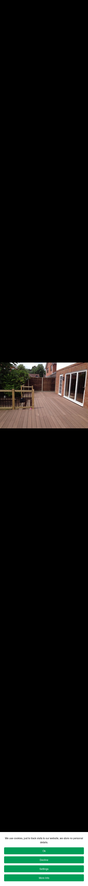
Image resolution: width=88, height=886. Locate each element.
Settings (44, 868)
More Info (44, 877)
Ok (44, 850)
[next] (81, 437)
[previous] (7, 437)
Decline (44, 859)
